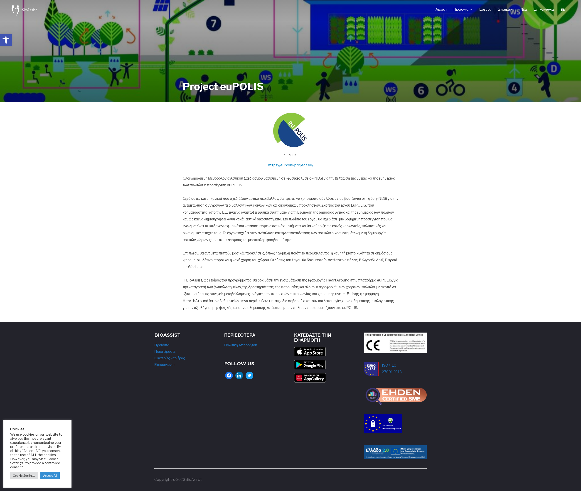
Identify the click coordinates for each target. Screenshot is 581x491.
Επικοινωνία (544, 9)
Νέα (523, 9)
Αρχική (441, 9)
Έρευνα (485, 9)
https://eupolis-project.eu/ (290, 165)
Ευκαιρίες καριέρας (169, 358)
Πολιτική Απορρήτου (240, 345)
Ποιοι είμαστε (164, 351)
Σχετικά (504, 9)
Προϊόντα (460, 9)
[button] (6, 40)
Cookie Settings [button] (24, 475)
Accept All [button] (50, 475)
